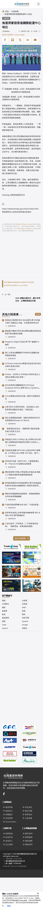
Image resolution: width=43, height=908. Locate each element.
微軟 (4, 607)
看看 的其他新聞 (19, 282)
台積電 (24, 600)
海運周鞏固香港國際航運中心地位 (18, 14)
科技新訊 (28, 807)
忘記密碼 (9, 844)
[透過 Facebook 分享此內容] (5, 40)
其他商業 (9, 818)
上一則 (7, 294)
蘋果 (4, 621)
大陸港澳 (15, 11)
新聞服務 (28, 837)
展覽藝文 (9, 814)
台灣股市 (5, 604)
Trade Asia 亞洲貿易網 (18, 866)
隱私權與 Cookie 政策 (20, 900)
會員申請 (9, 837)
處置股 (4, 611)
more (38, 314)
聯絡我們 (28, 844)
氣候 (4, 614)
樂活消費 (28, 811)
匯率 (23, 614)
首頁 (7, 11)
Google (25, 624)
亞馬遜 (24, 604)
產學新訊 (28, 814)
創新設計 (9, 811)
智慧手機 (25, 618)
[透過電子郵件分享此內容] (35, 40)
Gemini (5, 628)
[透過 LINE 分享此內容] (12, 40)
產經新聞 (5, 618)
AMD (24, 607)
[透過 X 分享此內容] (20, 40)
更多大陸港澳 (20, 538)
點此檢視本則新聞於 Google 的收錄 (16, 285)
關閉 (9, 906)
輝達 (4, 600)
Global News (10, 821)
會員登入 (9, 841)
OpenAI (25, 621)
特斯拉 (24, 628)
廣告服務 (28, 841)
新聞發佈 (9, 833)
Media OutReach (14, 73)
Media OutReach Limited (8, 31)
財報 (23, 611)
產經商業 (9, 807)
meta (4, 624)
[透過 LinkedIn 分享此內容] (28, 40)
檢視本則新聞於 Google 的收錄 (13, 35)
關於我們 (28, 833)
